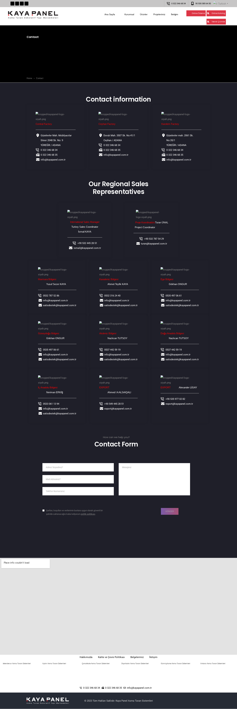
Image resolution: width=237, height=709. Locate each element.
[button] (196, 13)
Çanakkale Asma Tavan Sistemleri (96, 663)
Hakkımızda (86, 657)
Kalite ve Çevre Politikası (111, 657)
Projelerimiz (159, 14)
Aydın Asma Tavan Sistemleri (54, 663)
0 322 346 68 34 (178, 3)
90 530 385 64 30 (203, 3)
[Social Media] (99, 541)
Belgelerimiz (137, 657)
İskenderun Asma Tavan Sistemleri (17, 663)
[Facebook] (12, 3)
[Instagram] (26, 3)
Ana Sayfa (109, 14)
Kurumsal (129, 14)
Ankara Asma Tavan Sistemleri (212, 663)
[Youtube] (22, 3)
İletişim (174, 14)
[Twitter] (17, 3)
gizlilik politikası (88, 514)
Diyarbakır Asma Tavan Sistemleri (135, 663)
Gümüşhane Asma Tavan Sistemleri (175, 663)
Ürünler (144, 14)
